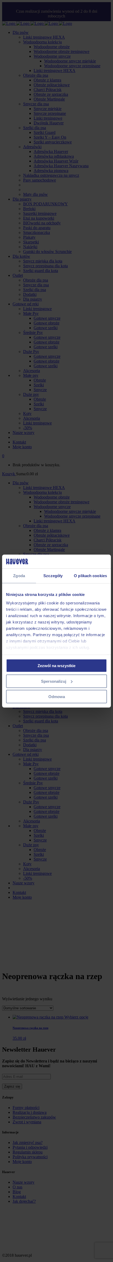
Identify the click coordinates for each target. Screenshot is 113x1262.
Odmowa (56, 696)
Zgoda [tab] (19, 575)
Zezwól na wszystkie (56, 665)
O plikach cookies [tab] (90, 575)
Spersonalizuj (53, 681)
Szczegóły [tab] (53, 575)
